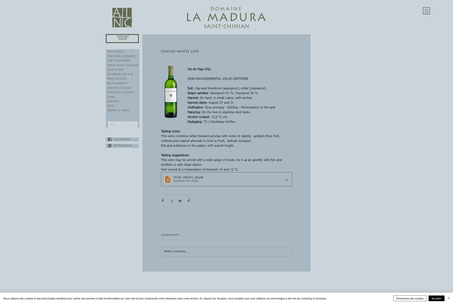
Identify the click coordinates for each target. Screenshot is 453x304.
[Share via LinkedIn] (180, 200)
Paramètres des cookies (409, 298)
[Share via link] (188, 200)
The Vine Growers (121, 56)
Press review (117, 79)
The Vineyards (118, 61)
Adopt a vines (118, 110)
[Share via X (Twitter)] (171, 200)
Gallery (113, 101)
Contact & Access (120, 92)
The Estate (115, 52)
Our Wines (115, 70)
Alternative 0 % (120, 74)
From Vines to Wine (123, 65)
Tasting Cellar (119, 88)
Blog (110, 106)
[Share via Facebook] (162, 200)
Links (111, 97)
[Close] (449, 298)
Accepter (436, 298)
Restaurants (117, 83)
